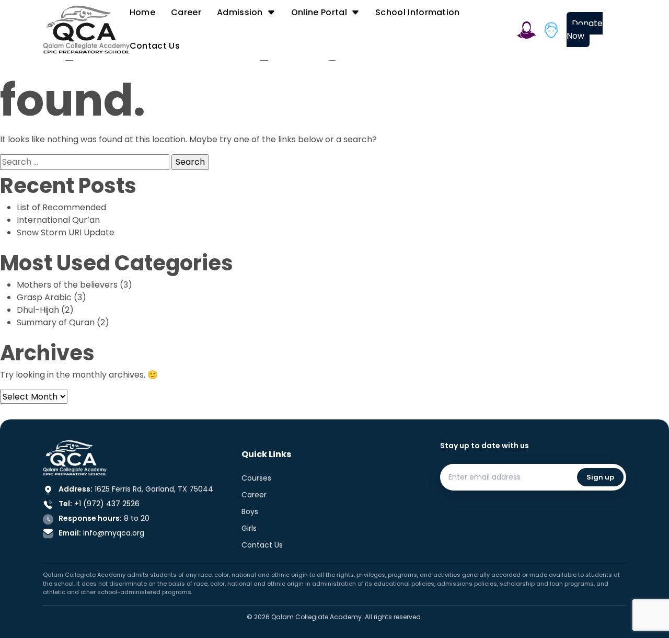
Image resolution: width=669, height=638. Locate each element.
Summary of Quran (56, 322)
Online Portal (319, 12)
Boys (249, 511)
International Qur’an (58, 220)
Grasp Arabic (44, 297)
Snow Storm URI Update (65, 232)
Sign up (600, 477)
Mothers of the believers (67, 285)
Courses (256, 478)
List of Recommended (61, 207)
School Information (417, 12)
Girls (249, 528)
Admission (240, 12)
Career (186, 12)
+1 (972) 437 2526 (107, 503)
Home (142, 12)
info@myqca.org (113, 533)
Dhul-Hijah (38, 310)
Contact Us (155, 46)
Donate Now (585, 29)
